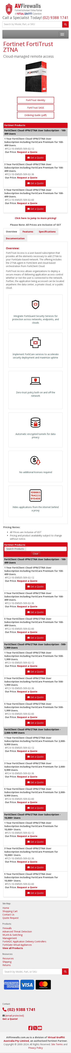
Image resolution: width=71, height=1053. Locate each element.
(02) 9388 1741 (56, 17)
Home (5, 907)
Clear (35, 553)
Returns (6, 965)
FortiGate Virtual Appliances (17, 944)
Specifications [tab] (47, 231)
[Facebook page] (30, 1028)
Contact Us (8, 914)
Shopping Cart (10, 911)
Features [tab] (28, 231)
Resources (8, 958)
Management (9, 938)
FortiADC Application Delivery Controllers (24, 941)
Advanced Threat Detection (17, 931)
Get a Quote (37, 157)
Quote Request (10, 917)
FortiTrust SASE (35, 107)
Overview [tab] (11, 231)
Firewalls (7, 928)
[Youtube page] (40, 1028)
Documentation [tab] (15, 238)
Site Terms (57, 1044)
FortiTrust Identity (35, 100)
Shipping (6, 961)
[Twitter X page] (35, 1028)
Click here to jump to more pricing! (35, 218)
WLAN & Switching (12, 934)
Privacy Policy (35, 1047)
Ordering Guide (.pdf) (35, 115)
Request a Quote (27, 152)
